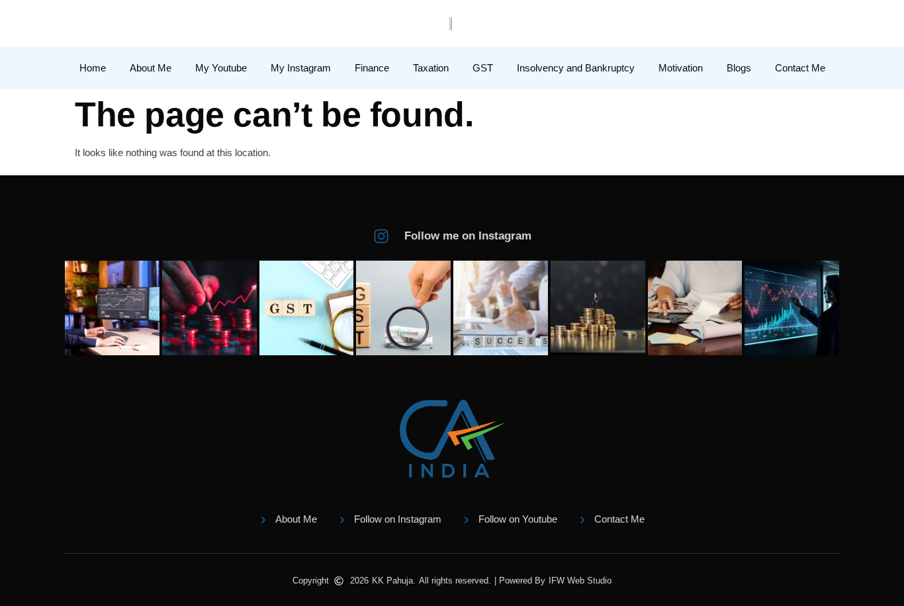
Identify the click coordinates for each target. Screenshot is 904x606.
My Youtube (221, 67)
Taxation (431, 67)
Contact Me (800, 67)
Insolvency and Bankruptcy (576, 67)
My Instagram (301, 67)
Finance (372, 67)
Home (92, 67)
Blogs (739, 67)
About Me (150, 67)
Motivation (680, 67)
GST (483, 67)
